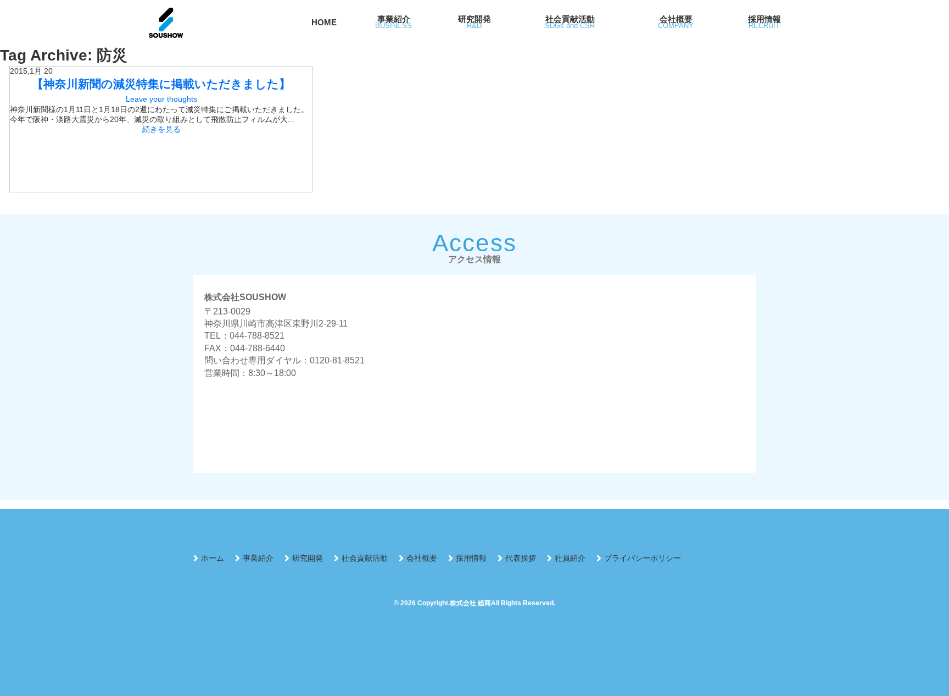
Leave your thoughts (161, 99)
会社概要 (421, 558)
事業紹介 (258, 558)
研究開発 (307, 558)
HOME (324, 22)
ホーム (212, 558)
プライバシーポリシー (642, 558)
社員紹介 (570, 558)
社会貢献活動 (365, 558)
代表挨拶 (520, 558)
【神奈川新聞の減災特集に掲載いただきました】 (161, 84)
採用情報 (471, 558)
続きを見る (161, 129)
